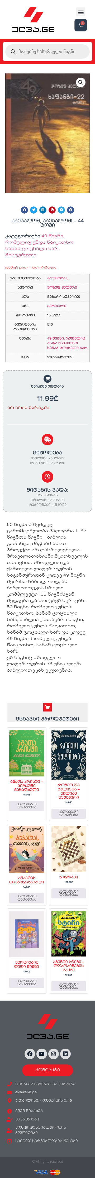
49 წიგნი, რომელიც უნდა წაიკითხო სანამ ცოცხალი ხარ (39, 242)
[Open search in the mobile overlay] (47, 51)
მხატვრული (20, 255)
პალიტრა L (57, 278)
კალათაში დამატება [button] (27, 806)
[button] (81, 12)
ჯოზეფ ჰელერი (62, 287)
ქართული (56, 306)
